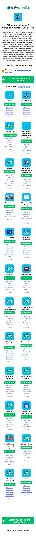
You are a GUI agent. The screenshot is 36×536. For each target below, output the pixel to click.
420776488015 (10, 104)
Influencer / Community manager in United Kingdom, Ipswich (26, 353)
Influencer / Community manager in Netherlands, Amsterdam (26, 320)
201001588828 (27, 447)
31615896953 (10, 347)
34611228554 (27, 175)
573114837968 (10, 171)
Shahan (26, 479)
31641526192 (27, 312)
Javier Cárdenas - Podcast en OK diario (9, 446)
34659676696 (10, 206)
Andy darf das (9, 131)
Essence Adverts (26, 444)
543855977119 (27, 208)
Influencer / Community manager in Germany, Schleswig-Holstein (9, 142)
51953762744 (27, 104)
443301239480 (27, 278)
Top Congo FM (9, 237)
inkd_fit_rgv (9, 274)
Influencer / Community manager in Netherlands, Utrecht (9, 320)
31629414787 (10, 312)
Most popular (24, 86)
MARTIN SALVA (26, 100)
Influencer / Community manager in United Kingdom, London (9, 422)
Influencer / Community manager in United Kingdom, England (26, 285)
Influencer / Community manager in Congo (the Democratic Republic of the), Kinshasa (9, 250)
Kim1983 (9, 100)
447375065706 (27, 345)
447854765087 (10, 382)
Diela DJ (9, 168)
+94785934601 (27, 482)
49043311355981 (11, 135)
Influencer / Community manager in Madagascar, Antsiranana (26, 250)
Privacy (19, 530)
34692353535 (10, 451)
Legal (14, 530)
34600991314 (27, 417)
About (9, 530)
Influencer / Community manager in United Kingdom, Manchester (9, 389)
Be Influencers (9, 411)
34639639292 (27, 141)
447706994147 (10, 415)
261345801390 (27, 243)
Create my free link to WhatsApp (19, 79)
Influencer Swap (26, 342)
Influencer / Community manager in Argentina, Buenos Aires (26, 216)
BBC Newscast (26, 274)
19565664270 (10, 278)
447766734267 (27, 382)
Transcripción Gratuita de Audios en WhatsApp (26, 170)
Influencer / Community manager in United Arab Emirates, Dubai (9, 492)
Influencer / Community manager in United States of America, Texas (9, 285)
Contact (26, 530)
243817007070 (10, 241)
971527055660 (10, 484)
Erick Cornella (9, 203)
